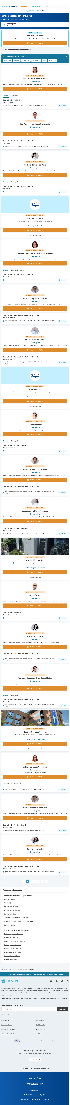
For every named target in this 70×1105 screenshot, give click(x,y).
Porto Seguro (36, 60)
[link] (46, 881)
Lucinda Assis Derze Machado (35, 511)
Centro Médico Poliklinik (11, 100)
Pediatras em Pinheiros (11, 937)
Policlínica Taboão (9, 925)
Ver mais (51, 60)
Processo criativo (6, 1025)
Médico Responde (36, 6)
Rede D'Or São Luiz (29, 1095)
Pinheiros (31, 969)
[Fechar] (66, 56)
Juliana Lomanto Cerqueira (35, 767)
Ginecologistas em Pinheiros (12, 948)
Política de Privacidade (8, 1029)
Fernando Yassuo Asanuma (35, 808)
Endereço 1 (6, 95)
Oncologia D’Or (41, 1095)
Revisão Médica (40, 1025)
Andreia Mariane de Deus (35, 165)
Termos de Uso (40, 1029)
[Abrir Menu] (2, 10)
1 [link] (27, 881)
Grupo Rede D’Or (44, 1068)
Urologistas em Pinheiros (11, 959)
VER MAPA (63, 105)
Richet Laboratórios (35, 1099)
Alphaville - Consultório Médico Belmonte (16, 918)
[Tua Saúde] (9, 981)
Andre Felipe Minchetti (35, 340)
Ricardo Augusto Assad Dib (35, 298)
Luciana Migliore (35, 424)
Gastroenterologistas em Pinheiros (14, 941)
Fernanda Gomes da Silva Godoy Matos (35, 678)
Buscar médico (13, 6)
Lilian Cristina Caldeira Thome (35, 78)
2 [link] (31, 881)
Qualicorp (46, 1099)
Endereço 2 (14, 95)
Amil (44, 60)
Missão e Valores (41, 1020)
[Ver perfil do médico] (35, 69)
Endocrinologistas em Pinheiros (13, 934)
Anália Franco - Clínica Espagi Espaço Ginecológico (19, 921)
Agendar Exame (24, 6)
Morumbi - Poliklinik (35, 36)
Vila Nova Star (6, 143)
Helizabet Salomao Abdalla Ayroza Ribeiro (35, 253)
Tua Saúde (4, 6)
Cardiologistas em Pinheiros (12, 945)
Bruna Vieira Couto (35, 636)
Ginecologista (23, 969)
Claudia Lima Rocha (35, 849)
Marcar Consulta (13, 969)
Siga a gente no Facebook (62, 981)
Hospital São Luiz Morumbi (10, 614)
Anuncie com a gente (7, 1034)
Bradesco (16, 60)
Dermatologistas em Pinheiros (13, 952)
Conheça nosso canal (51, 981)
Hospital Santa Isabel (10, 914)
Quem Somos (5, 1020)
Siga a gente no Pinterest (68, 981)
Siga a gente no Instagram (57, 981)
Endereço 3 (23, 182)
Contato (38, 1034)
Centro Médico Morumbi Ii (12, 612)
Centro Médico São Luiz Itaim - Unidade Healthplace (21, 315)
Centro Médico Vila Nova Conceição (15, 445)
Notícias (45, 6)
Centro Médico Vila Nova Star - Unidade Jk (18, 141)
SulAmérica (7, 60)
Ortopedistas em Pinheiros (12, 956)
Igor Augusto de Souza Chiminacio (35, 124)
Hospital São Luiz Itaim (9, 317)
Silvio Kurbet (35, 595)
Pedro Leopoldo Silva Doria (35, 469)
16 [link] (42, 881)
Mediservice (26, 60)
